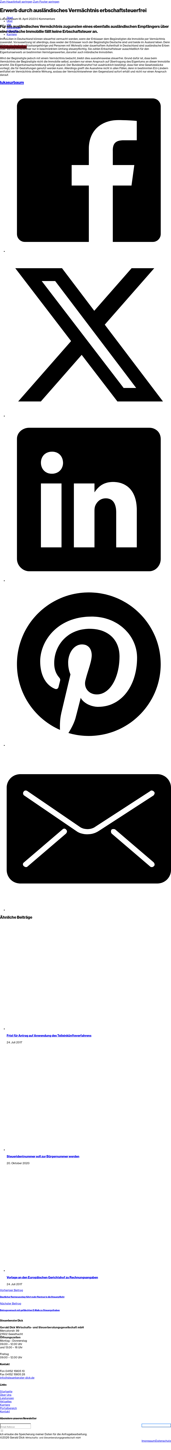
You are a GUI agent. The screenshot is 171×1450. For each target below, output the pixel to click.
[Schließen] (8, 38)
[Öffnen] (1, 44)
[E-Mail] (89, 910)
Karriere (12, 34)
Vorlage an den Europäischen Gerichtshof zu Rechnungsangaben (52, 1277)
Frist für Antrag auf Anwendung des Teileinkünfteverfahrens (49, 1036)
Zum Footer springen (46, 1)
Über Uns (5, 1394)
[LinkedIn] (89, 580)
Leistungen (14, 27)
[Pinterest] (89, 745)
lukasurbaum (12, 82)
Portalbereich (8, 47)
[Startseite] (6, 11)
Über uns (10, 22)
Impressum (148, 1440)
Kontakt (22, 47)
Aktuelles (12, 31)
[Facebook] (89, 251)
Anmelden (156, 1425)
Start (10, 17)
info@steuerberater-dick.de (17, 1377)
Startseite (6, 1391)
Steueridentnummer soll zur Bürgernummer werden (43, 1156)
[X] (89, 416)
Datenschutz (163, 1440)
